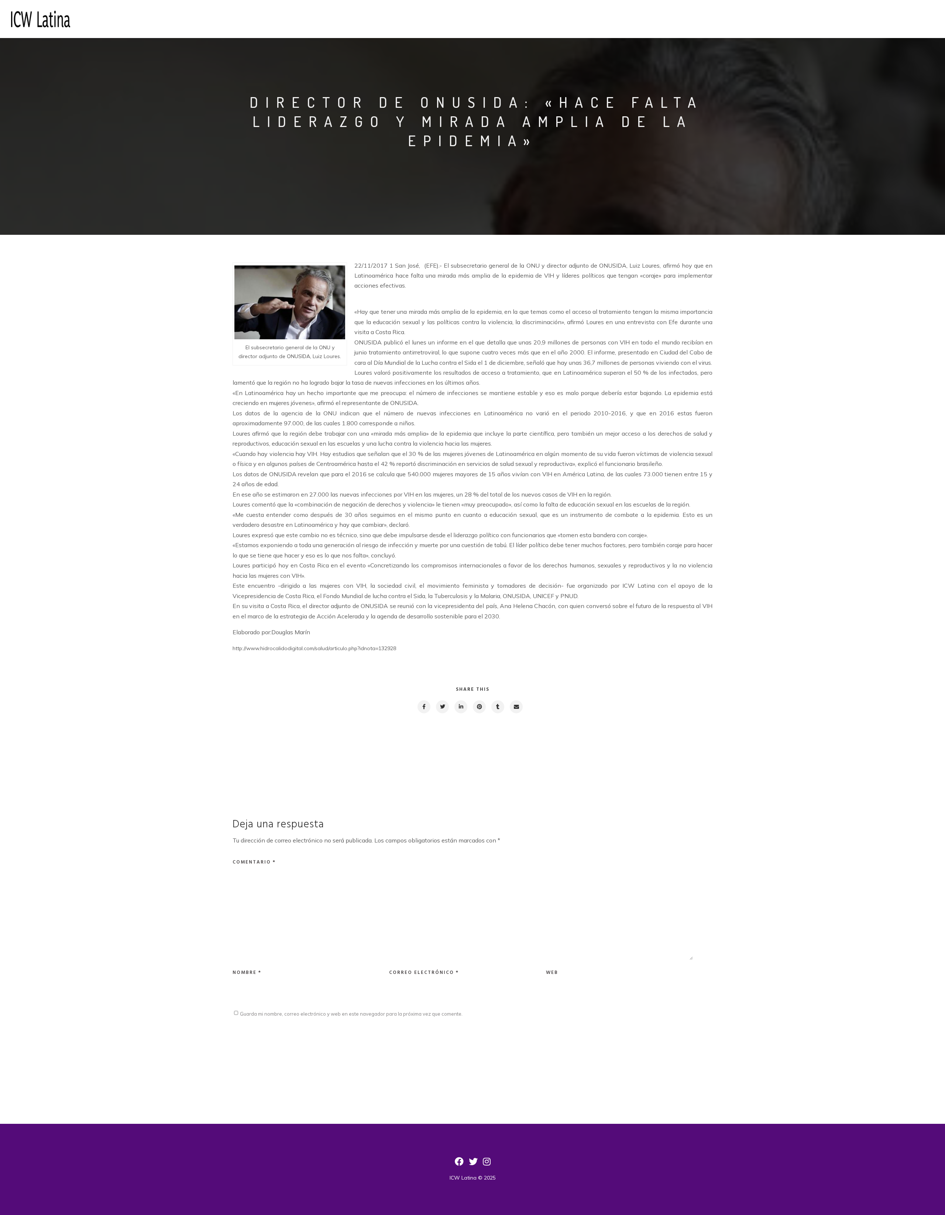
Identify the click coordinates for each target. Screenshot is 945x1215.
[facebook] (423, 706)
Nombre (247, 973)
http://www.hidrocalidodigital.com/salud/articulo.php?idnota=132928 (314, 648)
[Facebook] (459, 1164)
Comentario (254, 862)
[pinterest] (478, 706)
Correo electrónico (424, 973)
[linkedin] (460, 706)
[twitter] (442, 706)
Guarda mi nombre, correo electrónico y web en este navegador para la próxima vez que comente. (351, 1014)
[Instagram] (486, 1164)
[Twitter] (473, 1164)
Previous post (266, 756)
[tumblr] (497, 706)
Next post (683, 756)
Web (552, 973)
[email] (515, 706)
